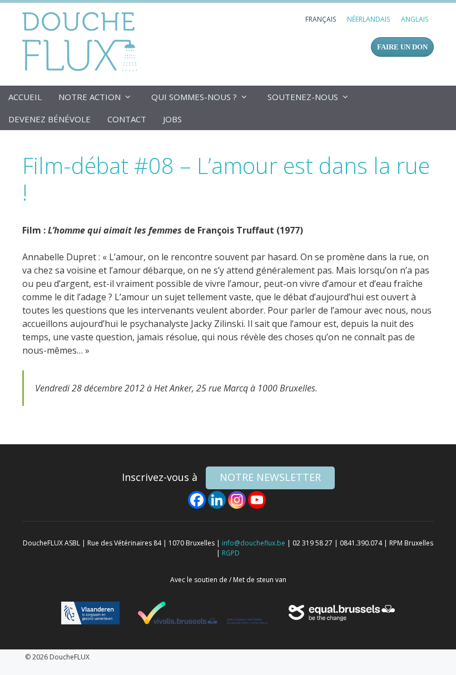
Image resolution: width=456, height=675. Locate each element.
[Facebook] (197, 500)
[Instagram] (237, 500)
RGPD (231, 553)
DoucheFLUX (82, 41)
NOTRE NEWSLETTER (270, 477)
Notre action (89, 96)
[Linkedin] (217, 500)
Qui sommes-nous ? (194, 96)
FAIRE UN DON (402, 47)
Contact (126, 119)
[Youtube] (257, 500)
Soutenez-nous (302, 96)
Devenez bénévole (49, 119)
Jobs (172, 119)
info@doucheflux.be (253, 543)
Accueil (25, 96)
